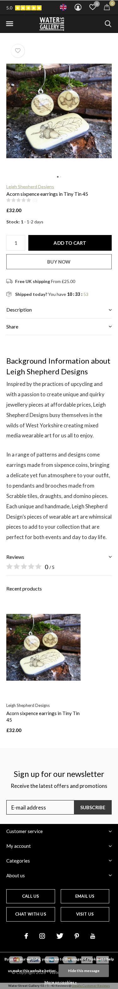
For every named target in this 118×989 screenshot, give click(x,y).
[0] (107, 7)
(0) (34, 200)
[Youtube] (92, 936)
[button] (9, 24)
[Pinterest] (77, 936)
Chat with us (30, 914)
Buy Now (58, 262)
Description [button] (19, 310)
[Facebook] (26, 936)
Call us (30, 896)
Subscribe (93, 807)
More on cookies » (60, 982)
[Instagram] (42, 936)
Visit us (85, 914)
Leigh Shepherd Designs (30, 186)
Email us (84, 896)
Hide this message (83, 970)
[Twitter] (59, 936)
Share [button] (12, 326)
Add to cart (69, 243)
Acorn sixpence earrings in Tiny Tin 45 (43, 716)
